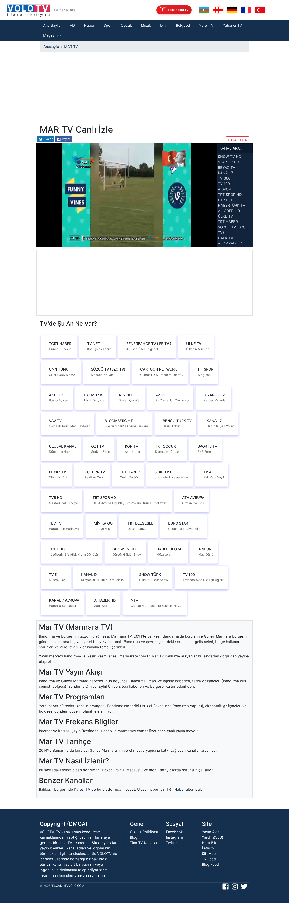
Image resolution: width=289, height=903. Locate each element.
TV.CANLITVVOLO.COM (67, 885)
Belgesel (183, 25)
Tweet (48, 139)
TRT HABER (228, 221)
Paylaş (66, 139)
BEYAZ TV (226, 167)
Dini (163, 25)
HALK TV (225, 238)
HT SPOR (225, 200)
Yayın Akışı (211, 832)
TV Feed (209, 859)
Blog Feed (210, 864)
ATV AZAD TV (230, 243)
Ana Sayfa (52, 25)
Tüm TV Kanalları (144, 842)
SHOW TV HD (229, 156)
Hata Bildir (211, 842)
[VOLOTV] (27, 10)
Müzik (146, 25)
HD (72, 25)
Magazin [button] (51, 35)
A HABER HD (229, 211)
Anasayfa (51, 46)
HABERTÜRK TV (231, 205)
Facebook (174, 832)
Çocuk (126, 25)
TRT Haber (175, 789)
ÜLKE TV (225, 216)
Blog (134, 837)
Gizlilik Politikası (144, 832)
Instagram (174, 837)
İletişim (46, 875)
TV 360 (224, 178)
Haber (89, 25)
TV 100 (224, 183)
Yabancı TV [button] (233, 25)
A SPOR (224, 189)
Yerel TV (206, 25)
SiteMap (209, 853)
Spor (108, 25)
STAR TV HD (228, 162)
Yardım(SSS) (212, 837)
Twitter (172, 842)
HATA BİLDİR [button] (237, 140)
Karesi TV (82, 789)
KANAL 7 (225, 173)
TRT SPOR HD (230, 194)
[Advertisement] (144, 90)
